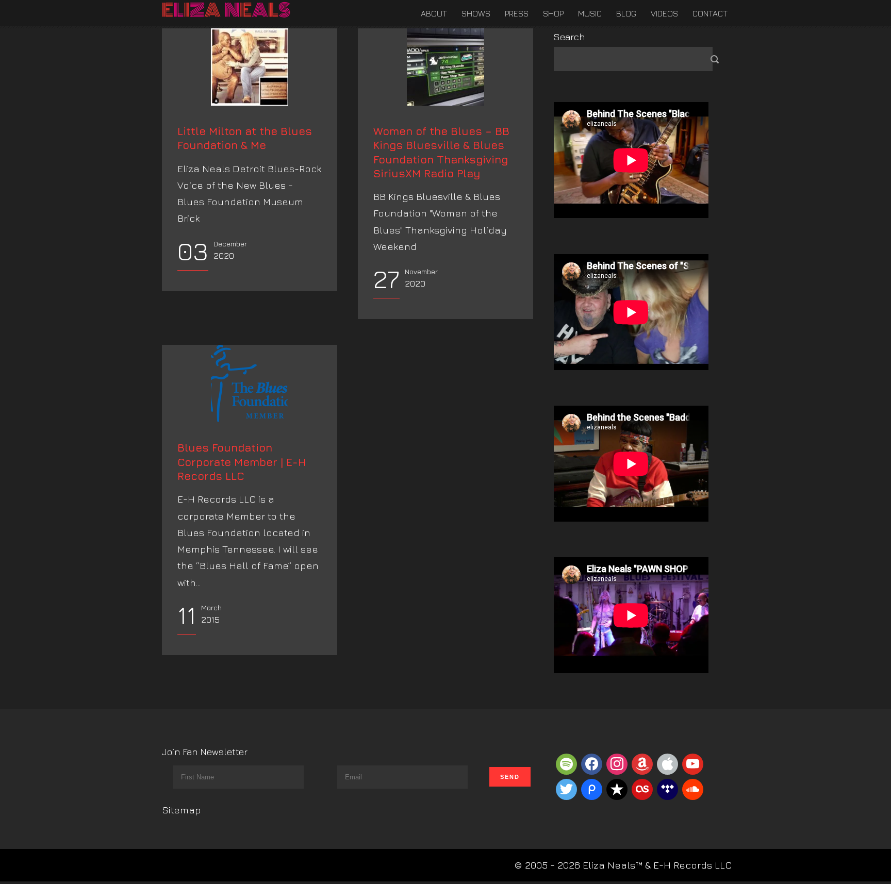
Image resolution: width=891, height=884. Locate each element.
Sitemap (181, 809)
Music (590, 13)
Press (517, 13)
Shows (475, 13)
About (434, 13)
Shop (553, 13)
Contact (710, 13)
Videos (664, 13)
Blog (626, 13)
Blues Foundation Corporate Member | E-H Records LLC (241, 461)
